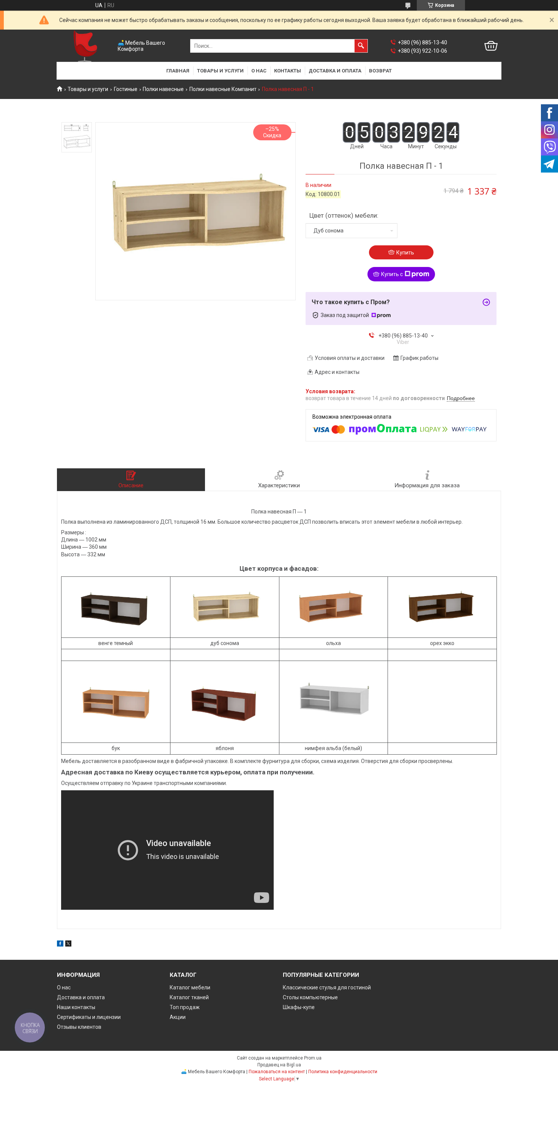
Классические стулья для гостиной (327, 987)
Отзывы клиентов (79, 1027)
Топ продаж (185, 1007)
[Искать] (361, 45)
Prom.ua (313, 1058)
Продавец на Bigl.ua (279, 1064)
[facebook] (60, 945)
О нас (258, 71)
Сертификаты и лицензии (89, 1017)
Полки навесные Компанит (223, 89)
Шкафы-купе (299, 1007)
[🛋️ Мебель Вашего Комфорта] (85, 46)
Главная (177, 71)
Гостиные (125, 89)
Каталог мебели (190, 987)
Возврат (380, 71)
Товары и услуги (220, 71)
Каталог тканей (189, 997)
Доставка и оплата (335, 71)
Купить (405, 253)
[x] (68, 945)
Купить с (392, 274)
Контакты (287, 71)
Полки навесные (163, 89)
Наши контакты (76, 1007)
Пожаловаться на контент (277, 1071)
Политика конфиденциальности (342, 1071)
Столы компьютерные (310, 997)
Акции (178, 1017)
